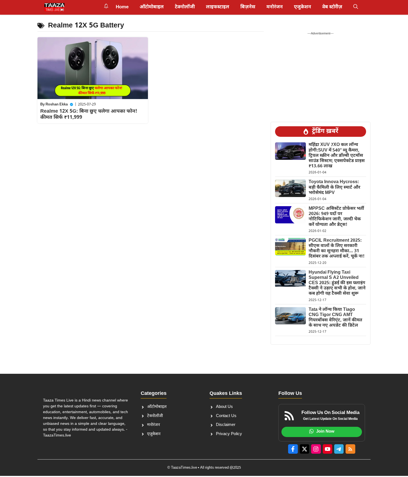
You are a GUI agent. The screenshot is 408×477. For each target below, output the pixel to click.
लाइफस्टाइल (217, 7)
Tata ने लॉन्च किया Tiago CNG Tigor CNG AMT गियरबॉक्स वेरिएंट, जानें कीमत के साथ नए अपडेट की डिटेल (335, 318)
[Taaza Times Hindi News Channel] (54, 7)
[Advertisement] (321, 74)
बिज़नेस (247, 7)
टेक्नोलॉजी (185, 7)
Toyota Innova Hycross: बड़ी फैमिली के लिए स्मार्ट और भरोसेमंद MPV (334, 187)
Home (122, 7)
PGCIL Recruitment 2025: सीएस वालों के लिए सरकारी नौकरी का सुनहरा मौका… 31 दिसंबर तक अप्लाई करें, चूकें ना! (336, 249)
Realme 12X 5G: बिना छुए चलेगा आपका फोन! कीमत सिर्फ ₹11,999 (88, 114)
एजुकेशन (302, 7)
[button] (356, 7)
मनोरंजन (274, 7)
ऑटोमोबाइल (152, 7)
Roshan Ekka (57, 104)
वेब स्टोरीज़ (332, 7)
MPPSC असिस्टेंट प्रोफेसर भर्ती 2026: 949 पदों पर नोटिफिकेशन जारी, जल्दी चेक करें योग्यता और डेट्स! (336, 217)
